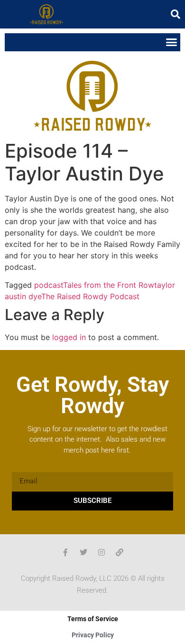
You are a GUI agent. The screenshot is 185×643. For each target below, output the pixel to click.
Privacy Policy (93, 635)
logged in (69, 337)
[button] (175, 14)
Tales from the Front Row (108, 285)
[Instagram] (101, 552)
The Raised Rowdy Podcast (90, 296)
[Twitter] (83, 552)
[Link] (119, 552)
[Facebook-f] (65, 552)
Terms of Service (92, 619)
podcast (48, 285)
